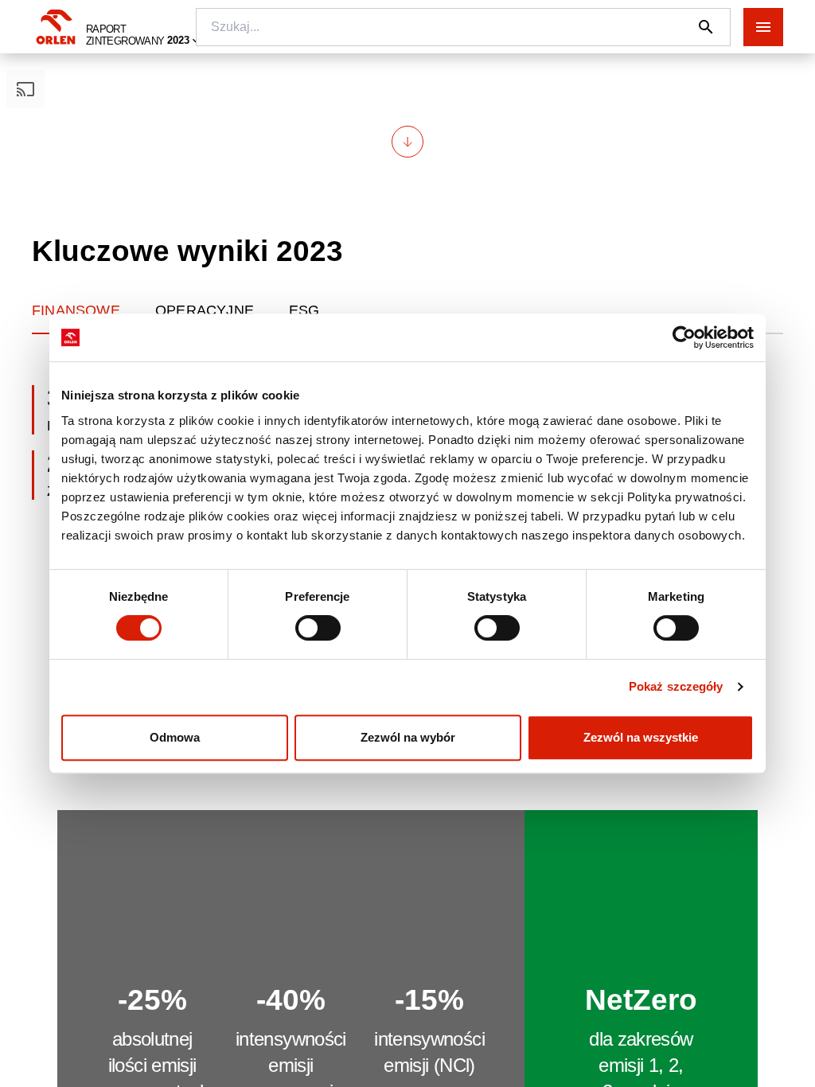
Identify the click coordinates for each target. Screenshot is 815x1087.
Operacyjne (204, 310)
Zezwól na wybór (408, 737)
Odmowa (175, 737)
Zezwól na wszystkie (640, 737)
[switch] (318, 628)
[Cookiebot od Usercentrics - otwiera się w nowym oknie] (684, 337)
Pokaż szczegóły (676, 686)
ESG (304, 310)
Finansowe (76, 310)
